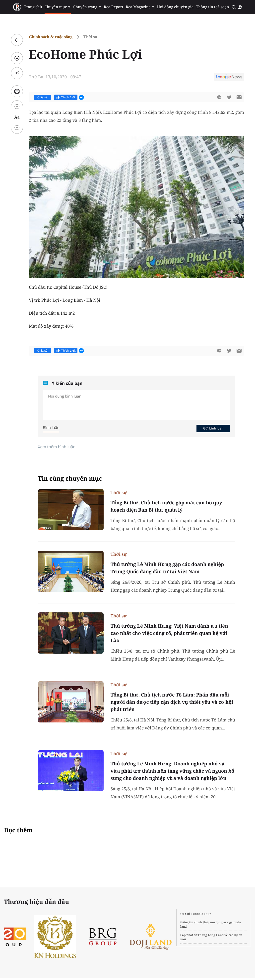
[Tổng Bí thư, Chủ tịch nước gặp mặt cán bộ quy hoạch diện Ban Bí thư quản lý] (71, 509)
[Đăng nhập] (239, 7)
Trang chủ (33, 6)
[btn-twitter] (229, 97)
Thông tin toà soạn (212, 6)
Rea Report (113, 6)
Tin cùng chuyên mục (70, 478)
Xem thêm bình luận (56, 446)
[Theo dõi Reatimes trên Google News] (229, 77)
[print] (17, 91)
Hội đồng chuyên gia (175, 6)
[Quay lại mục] (17, 40)
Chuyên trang (85, 6)
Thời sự (90, 36)
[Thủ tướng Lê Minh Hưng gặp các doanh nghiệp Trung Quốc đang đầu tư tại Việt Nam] (71, 571)
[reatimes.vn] (17, 7)
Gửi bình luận (213, 428)
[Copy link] (17, 73)
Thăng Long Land (211, 935)
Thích (68, 97)
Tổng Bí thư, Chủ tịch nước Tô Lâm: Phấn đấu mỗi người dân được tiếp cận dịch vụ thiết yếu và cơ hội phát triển (172, 702)
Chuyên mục (56, 6)
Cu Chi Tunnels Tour (195, 914)
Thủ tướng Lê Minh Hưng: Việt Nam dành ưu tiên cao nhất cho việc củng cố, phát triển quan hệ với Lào (169, 633)
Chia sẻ (42, 97)
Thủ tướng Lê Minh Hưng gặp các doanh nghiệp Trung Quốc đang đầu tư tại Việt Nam (167, 568)
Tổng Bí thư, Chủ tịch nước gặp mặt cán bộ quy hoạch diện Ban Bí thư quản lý (166, 506)
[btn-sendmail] (239, 97)
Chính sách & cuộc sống (50, 36)
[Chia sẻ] (17, 58)
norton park (219, 922)
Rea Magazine (138, 6)
